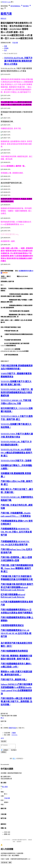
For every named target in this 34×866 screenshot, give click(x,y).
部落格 (6, 48)
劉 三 (2, 718)
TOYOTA (14, 735)
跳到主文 (3, 18)
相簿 (5, 46)
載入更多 (3, 741)
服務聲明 (19, 841)
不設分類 (15, 42)
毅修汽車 (6, 13)
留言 (14, 728)
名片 (5, 50)
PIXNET (8, 839)
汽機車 (14, 733)
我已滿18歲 (4, 862)
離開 (10, 862)
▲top (2, 738)
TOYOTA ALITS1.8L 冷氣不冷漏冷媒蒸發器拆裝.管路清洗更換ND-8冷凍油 (18, 61)
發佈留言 (3, 752)
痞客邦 (11, 728)
